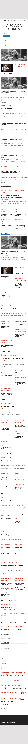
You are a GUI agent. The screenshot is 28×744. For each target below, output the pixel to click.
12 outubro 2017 (5, 629)
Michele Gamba (5, 547)
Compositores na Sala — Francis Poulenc (6, 594)
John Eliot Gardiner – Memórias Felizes (6, 394)
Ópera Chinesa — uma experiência (20, 583)
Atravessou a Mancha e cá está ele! (20, 427)
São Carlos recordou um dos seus (6, 447)
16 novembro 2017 (20, 623)
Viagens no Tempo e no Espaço (7, 215)
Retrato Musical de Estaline (11, 309)
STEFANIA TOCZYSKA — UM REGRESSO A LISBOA (11, 172)
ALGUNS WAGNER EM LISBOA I (12, 155)
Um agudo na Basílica (19, 325)
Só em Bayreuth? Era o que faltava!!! (6, 224)
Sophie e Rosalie (6, 518)
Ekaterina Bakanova (7, 554)
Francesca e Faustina (18, 522)
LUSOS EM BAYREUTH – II (5, 478)
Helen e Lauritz (19, 515)
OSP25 (2, 408)
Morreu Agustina (6, 486)
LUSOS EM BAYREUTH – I (19, 478)
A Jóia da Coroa (14, 27)
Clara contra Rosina (8, 501)
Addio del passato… (8, 535)
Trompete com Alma (8, 406)
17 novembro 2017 (6, 623)
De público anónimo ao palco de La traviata (21, 335)
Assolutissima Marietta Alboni (5, 296)
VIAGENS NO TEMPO (5, 537)
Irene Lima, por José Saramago (21, 437)
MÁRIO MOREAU (7, 109)
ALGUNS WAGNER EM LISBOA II (20, 64)
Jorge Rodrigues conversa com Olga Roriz (20, 227)
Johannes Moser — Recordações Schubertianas (6, 428)
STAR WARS (3, 503)
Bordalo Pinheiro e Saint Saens (6, 583)
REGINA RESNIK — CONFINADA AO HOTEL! (6, 68)
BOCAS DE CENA (5, 311)
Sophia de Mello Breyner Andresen (20, 488)
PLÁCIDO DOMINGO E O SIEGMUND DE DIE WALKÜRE (11, 196)
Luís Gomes (18, 547)
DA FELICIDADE (4, 360)
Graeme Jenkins (19, 554)
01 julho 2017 (19, 629)
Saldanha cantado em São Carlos (20, 588)
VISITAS (2, 157)
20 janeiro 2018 (6, 607)
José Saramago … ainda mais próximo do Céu (20, 383)
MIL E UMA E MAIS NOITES (6, 609)
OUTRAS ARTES (4, 111)
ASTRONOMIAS (4, 95)
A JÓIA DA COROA (5, 199)
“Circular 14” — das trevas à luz (12, 358)
